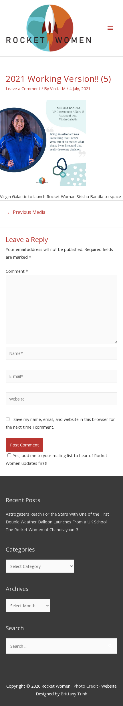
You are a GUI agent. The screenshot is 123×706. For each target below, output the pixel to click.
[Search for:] (61, 646)
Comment (17, 271)
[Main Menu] (110, 28)
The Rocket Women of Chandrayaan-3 (42, 529)
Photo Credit (86, 686)
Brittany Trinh (74, 694)
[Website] (61, 400)
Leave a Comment (23, 88)
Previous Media (26, 212)
